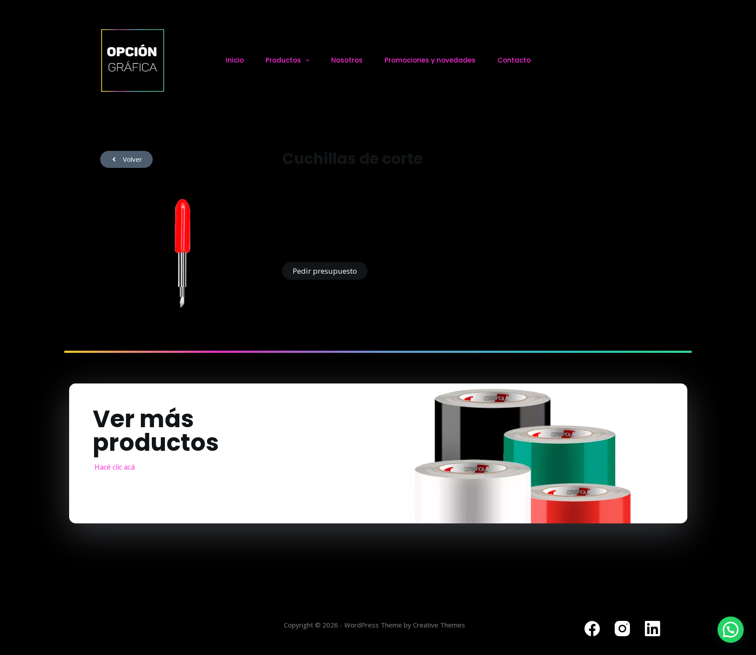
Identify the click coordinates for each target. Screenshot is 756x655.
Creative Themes (439, 624)
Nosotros (347, 60)
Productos (283, 60)
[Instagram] (622, 628)
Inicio (235, 60)
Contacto (514, 60)
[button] (731, 630)
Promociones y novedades (430, 60)
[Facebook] (592, 628)
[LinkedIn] (652, 628)
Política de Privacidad (130, 628)
